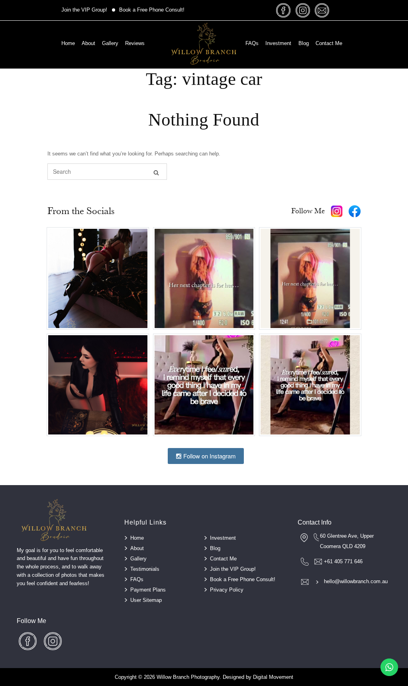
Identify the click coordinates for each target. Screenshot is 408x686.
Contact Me (329, 43)
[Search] (156, 172)
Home (68, 43)
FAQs (252, 43)
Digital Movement (273, 677)
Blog (303, 43)
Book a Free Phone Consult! (151, 10)
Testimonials (144, 569)
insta (302, 10)
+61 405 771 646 (343, 561)
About (88, 43)
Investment (278, 43)
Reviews (135, 43)
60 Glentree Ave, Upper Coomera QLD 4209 (347, 541)
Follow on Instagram (209, 456)
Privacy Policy (226, 590)
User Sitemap (146, 600)
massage (322, 10)
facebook (283, 10)
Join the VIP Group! (84, 10)
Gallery (110, 43)
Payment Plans (148, 590)
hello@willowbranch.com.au (356, 581)
